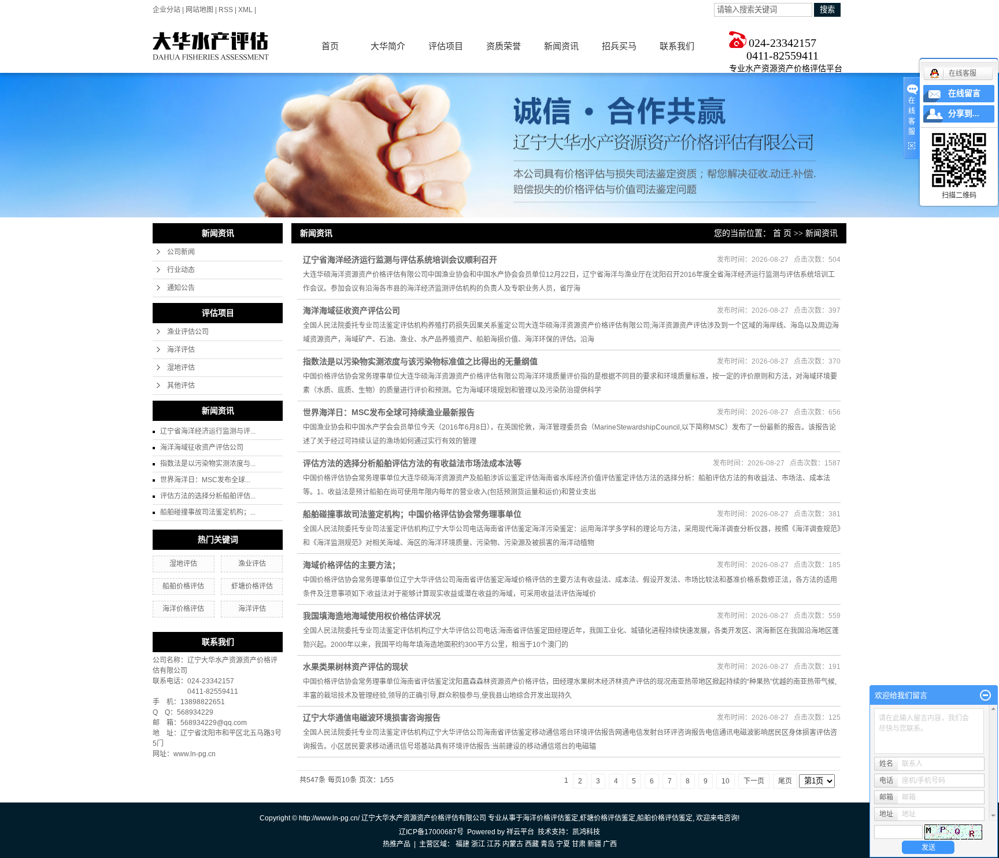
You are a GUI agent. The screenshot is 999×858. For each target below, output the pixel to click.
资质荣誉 (503, 46)
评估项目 (445, 46)
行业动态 (181, 270)
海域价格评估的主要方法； (351, 564)
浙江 (478, 844)
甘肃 (579, 844)
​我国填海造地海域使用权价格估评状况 (372, 615)
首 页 (782, 233)
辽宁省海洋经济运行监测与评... (208, 431)
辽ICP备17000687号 (431, 832)
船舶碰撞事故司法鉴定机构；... (208, 512)
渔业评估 (252, 564)
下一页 (753, 781)
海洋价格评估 (183, 609)
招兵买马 (619, 46)
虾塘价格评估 (252, 586)
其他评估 (181, 386)
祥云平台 (520, 832)
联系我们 (677, 46)
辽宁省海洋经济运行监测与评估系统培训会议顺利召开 (400, 259)
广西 (610, 844)
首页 (330, 46)
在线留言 (964, 93)
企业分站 (166, 10)
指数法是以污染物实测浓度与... (208, 464)
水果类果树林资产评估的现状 (355, 666)
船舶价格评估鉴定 (665, 818)
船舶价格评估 (183, 586)
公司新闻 (181, 252)
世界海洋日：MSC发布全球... (205, 480)
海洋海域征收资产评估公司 (201, 447)
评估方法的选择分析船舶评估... (208, 496)
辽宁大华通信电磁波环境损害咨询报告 (372, 717)
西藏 (532, 844)
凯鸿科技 (586, 832)
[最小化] (985, 695)
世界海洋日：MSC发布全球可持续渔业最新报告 (389, 412)
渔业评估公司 (188, 332)
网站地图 (199, 10)
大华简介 (388, 46)
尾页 (785, 781)
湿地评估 (181, 368)
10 (726, 781)
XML (245, 10)
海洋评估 (181, 350)
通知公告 (181, 288)
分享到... (963, 113)
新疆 (594, 844)
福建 (462, 844)
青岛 (547, 844)
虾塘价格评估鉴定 (607, 818)
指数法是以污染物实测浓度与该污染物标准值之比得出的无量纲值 (420, 361)
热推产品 (396, 844)
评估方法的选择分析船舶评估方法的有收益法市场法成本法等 (412, 463)
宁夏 (563, 844)
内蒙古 (512, 844)
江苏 (494, 844)
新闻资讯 (561, 46)
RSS (226, 10)
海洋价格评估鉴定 (550, 818)
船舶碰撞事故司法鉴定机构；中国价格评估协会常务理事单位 (412, 514)
